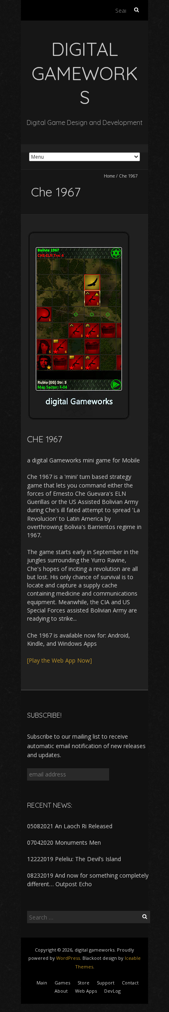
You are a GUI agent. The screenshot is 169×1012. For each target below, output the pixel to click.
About (61, 991)
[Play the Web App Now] (59, 660)
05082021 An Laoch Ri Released (69, 826)
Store (83, 983)
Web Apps (86, 991)
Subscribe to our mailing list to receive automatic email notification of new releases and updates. (86, 745)
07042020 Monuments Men (64, 842)
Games (62, 983)
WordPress (68, 958)
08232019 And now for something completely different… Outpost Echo (87, 879)
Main (42, 983)
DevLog (112, 991)
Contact (130, 983)
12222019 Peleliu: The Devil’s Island (74, 859)
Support (105, 983)
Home (109, 176)
